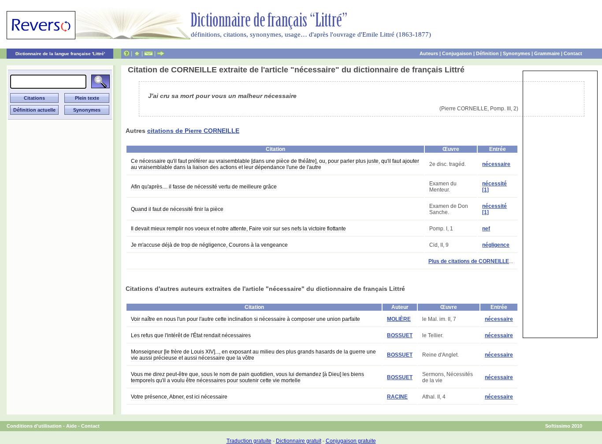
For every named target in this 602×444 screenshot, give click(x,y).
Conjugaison (457, 53)
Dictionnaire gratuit (298, 441)
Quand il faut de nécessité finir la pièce (177, 209)
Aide (71, 426)
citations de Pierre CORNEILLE (193, 130)
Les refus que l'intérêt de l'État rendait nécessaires (191, 335)
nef (486, 229)
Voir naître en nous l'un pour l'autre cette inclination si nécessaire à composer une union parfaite (245, 319)
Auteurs (429, 53)
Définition (487, 53)
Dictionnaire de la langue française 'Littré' (60, 53)
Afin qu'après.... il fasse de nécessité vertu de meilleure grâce (204, 187)
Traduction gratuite (249, 441)
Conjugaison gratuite (351, 441)
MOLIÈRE (399, 319)
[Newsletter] (148, 53)
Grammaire (547, 53)
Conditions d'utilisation (34, 426)
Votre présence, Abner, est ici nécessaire (179, 397)
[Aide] (126, 53)
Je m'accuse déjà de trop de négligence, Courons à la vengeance (209, 245)
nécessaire (496, 164)
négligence (495, 245)
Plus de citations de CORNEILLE (468, 261)
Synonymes (516, 53)
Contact (573, 53)
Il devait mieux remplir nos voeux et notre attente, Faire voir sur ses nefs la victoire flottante (238, 229)
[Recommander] (160, 53)
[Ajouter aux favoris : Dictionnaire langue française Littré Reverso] (137, 53)
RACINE (397, 397)
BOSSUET (399, 335)
